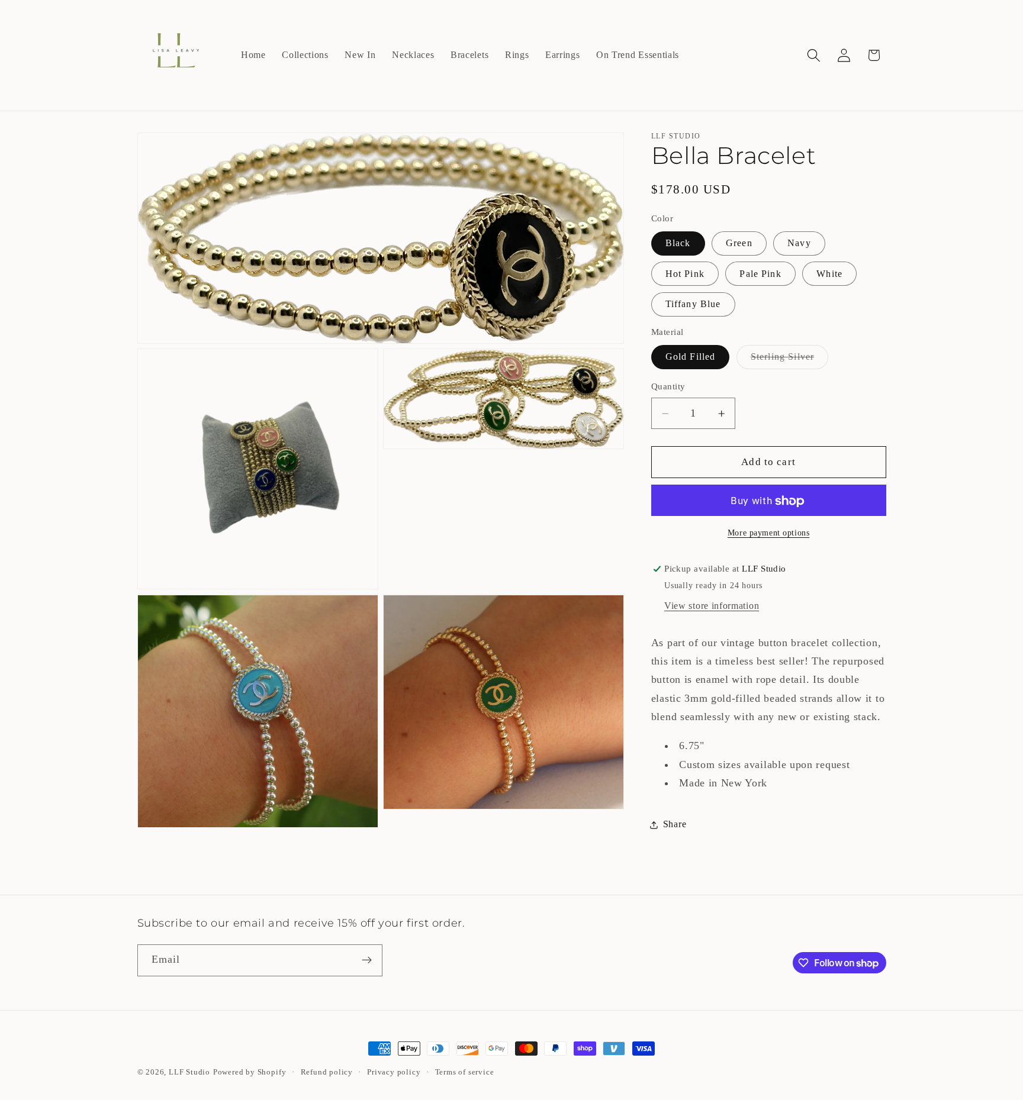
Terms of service (464, 1072)
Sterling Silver (789, 360)
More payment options (769, 532)
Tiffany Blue (693, 304)
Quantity (668, 387)
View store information (711, 606)
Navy (799, 243)
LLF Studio (189, 1072)
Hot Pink (684, 274)
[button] (814, 55)
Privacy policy (393, 1072)
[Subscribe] (367, 960)
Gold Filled (690, 357)
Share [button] (674, 825)
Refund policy (327, 1072)
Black (678, 243)
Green (739, 243)
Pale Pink (760, 274)
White (829, 274)
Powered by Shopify (250, 1072)
